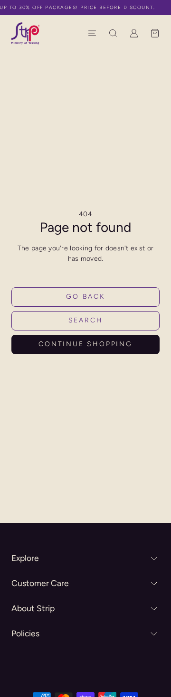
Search (85, 320)
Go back (85, 297)
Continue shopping (85, 344)
